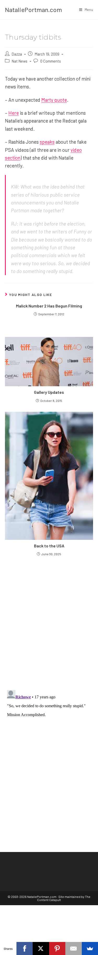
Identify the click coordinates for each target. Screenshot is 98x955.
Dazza (17, 54)
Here (13, 113)
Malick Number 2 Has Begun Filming (49, 305)
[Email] (73, 948)
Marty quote (54, 100)
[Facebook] (24, 948)
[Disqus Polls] (49, 623)
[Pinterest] (57, 948)
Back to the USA (49, 545)
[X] (41, 948)
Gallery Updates (49, 392)
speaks (47, 142)
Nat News (19, 61)
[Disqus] (49, 753)
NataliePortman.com (33, 9)
